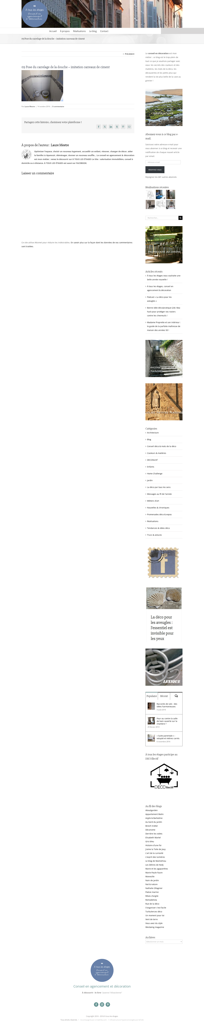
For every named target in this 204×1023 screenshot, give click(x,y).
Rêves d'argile (151, 896)
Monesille (149, 876)
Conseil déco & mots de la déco (161, 446)
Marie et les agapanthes (156, 868)
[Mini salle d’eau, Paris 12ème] (170, 194)
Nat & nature (151, 884)
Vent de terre (151, 919)
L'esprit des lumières (155, 857)
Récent (164, 696)
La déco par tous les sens (159, 487)
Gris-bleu (149, 841)
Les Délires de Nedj (154, 864)
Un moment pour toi (154, 915)
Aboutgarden (151, 810)
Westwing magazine (154, 927)
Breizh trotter (151, 826)
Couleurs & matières (156, 453)
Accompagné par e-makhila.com (93, 1020)
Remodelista (151, 900)
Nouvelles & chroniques (158, 507)
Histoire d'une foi (153, 845)
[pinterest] (108, 1004)
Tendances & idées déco (158, 528)
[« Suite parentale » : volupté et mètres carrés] (151, 736)
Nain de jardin (152, 880)
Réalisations (152, 521)
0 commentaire (58, 106)
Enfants (150, 466)
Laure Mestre (30, 106)
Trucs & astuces (154, 535)
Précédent (129, 54)
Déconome (150, 829)
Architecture (153, 432)
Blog (149, 439)
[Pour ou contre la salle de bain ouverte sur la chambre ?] (151, 719)
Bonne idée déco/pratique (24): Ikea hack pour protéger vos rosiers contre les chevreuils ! (163, 311)
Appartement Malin (154, 814)
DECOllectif (152, 460)
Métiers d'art (153, 500)
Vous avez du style (154, 923)
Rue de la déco (152, 903)
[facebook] (96, 1004)
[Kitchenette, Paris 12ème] (150, 204)
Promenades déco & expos (159, 514)
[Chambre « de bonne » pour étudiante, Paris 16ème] (150, 194)
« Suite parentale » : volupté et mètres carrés (168, 737)
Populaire (152, 696)
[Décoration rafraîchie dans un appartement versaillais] (160, 194)
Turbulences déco (153, 911)
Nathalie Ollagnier (154, 888)
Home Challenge (154, 473)
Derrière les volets (153, 833)
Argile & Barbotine (154, 818)
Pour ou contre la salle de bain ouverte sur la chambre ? (167, 721)
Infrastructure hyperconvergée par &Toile (126, 1020)
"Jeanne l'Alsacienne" (112, 992)
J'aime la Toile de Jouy (155, 849)
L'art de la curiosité (154, 853)
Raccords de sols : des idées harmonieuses (167, 705)
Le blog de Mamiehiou (155, 861)
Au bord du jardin (153, 822)
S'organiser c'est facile (155, 907)
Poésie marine (152, 892)
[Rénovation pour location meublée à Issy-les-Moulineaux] (170, 204)
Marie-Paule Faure (154, 872)
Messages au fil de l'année (159, 494)
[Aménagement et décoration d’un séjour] (160, 204)
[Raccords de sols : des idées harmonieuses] (151, 704)
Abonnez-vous (155, 169)
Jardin (150, 480)
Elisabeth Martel (153, 837)
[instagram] (102, 1004)
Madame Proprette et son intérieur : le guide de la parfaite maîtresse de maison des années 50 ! (164, 326)
